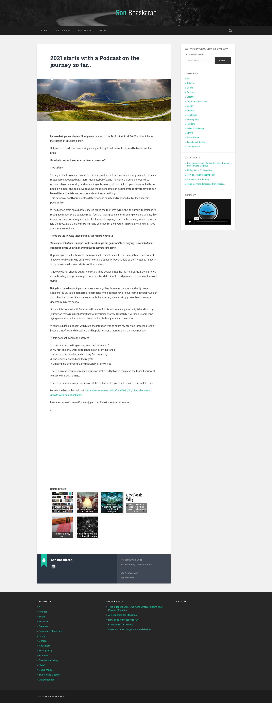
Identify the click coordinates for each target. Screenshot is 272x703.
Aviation (190, 83)
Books (190, 88)
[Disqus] (103, 450)
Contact (104, 30)
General (149, 564)
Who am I (61, 30)
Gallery (83, 30)
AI (188, 78)
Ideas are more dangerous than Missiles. (206, 184)
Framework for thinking (198, 179)
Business (129, 564)
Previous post (131, 573)
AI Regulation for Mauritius (199, 170)
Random (191, 124)
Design (190, 106)
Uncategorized (193, 146)
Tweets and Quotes (196, 142)
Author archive (53, 566)
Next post (129, 577)
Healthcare (192, 115)
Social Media (193, 137)
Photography (193, 119)
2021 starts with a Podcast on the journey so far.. (94, 61)
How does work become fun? (201, 175)
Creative (139, 564)
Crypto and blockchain (197, 101)
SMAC (190, 133)
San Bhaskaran (55, 696)
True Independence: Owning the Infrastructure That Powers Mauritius (208, 164)
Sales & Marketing (195, 128)
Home (44, 30)
